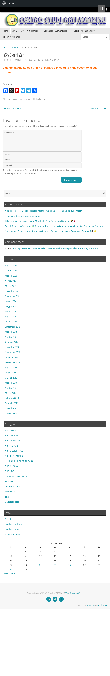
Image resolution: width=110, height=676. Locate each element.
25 (55, 565)
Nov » (12, 573)
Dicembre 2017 (12, 408)
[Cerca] (107, 37)
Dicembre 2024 (12, 291)
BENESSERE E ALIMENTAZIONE (20, 461)
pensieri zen (20, 99)
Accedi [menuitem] (12, 3)
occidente (10, 491)
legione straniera (13, 486)
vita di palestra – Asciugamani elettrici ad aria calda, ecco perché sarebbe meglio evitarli (55, 248)
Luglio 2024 (10, 301)
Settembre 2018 (12, 362)
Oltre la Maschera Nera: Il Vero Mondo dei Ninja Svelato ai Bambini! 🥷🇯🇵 (40, 221)
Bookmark (40, 99)
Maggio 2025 (11, 276)
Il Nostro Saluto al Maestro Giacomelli (23, 216)
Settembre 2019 (12, 327)
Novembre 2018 (12, 352)
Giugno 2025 (11, 270)
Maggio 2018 (11, 383)
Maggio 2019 (11, 332)
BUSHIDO (9, 471)
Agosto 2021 (11, 311)
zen (28, 99)
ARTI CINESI (10, 430)
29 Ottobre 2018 (35, 60)
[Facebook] (107, 9)
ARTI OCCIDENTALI (14, 451)
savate (8, 497)
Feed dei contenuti (14, 524)
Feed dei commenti (14, 529)
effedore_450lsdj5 (14, 60)
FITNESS (9, 481)
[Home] (4, 47)
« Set (6, 573)
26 (69, 565)
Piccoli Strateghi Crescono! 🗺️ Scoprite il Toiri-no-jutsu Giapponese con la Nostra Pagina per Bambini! (54, 226)
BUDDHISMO (15, 47)
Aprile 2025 (10, 281)
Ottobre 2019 (11, 321)
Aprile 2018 (10, 388)
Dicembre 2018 (12, 347)
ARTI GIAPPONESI (13, 440)
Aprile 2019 (10, 337)
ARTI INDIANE (11, 446)
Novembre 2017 (12, 413)
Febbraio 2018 (12, 398)
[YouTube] (48, 599)
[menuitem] (3, 3)
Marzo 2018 (10, 393)
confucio (10, 99)
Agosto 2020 (11, 316)
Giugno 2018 (11, 377)
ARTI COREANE (12, 435)
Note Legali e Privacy (74, 593)
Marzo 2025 (10, 286)
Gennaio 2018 (11, 403)
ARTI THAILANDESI (14, 456)
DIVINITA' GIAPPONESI (16, 476)
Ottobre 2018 (11, 357)
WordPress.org (12, 534)
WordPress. (102, 605)
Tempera (91, 605)
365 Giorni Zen (13, 108)
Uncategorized (12, 502)
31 (40, 569)
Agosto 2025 (11, 265)
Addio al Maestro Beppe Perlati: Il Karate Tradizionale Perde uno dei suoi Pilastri (43, 211)
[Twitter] (55, 599)
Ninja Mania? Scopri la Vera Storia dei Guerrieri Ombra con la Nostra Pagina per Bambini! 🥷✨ (51, 231)
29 (11, 569)
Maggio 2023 (11, 306)
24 (40, 565)
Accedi (8, 519)
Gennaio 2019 (11, 342)
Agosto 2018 (11, 367)
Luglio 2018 (10, 372)
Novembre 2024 (12, 296)
